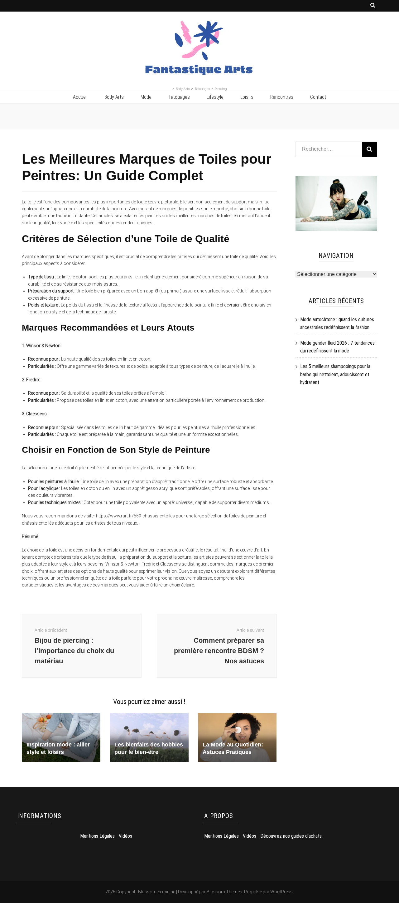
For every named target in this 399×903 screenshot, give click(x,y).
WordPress (281, 891)
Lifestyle (215, 97)
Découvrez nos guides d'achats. (291, 836)
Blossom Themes (224, 891)
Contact (318, 97)
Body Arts (114, 97)
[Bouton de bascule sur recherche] (372, 6)
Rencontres (281, 97)
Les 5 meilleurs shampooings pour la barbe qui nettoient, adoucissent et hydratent (335, 374)
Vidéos (125, 836)
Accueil (80, 97)
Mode (146, 97)
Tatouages (179, 97)
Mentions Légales (97, 836)
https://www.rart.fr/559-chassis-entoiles (135, 515)
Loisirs (246, 97)
